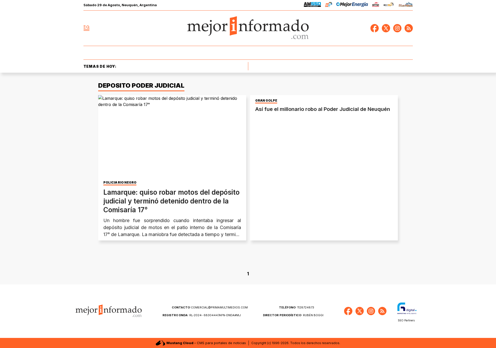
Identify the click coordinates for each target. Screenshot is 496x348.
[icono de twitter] (386, 28)
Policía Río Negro (119, 182)
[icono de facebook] (374, 28)
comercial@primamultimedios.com (210, 307)
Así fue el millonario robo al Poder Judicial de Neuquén (322, 109)
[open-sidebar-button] (86, 28)
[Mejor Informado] (248, 28)
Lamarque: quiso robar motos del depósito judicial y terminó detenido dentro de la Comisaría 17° (171, 201)
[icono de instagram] (397, 28)
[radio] (312, 5)
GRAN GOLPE (266, 100)
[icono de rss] (409, 28)
